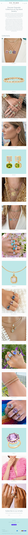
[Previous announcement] (1, 1)
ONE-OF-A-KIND (13, 369)
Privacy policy (15, 533)
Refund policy (12, 533)
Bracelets (13, 91)
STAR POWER (13, 481)
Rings (14, 453)
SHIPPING (15, 522)
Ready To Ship (13, 397)
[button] (1, 3)
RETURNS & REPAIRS (11, 522)
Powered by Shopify (8, 533)
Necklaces (13, 286)
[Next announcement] (26, 1)
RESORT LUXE (13, 425)
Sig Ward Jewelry (4, 533)
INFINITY (13, 258)
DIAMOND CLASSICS (13, 119)
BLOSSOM (13, 63)
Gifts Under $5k (13, 202)
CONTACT (18, 522)
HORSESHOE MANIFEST (13, 230)
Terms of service (19, 533)
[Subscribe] (19, 515)
